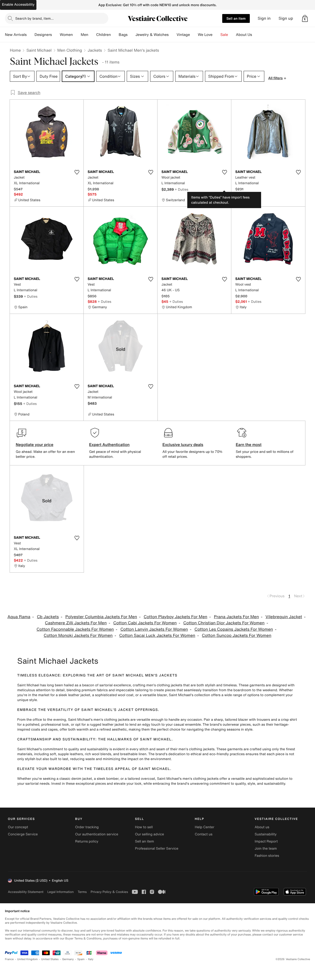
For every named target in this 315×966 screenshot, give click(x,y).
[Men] (92, 35)
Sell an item (236, 18)
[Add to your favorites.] (77, 172)
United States (50, 959)
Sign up (286, 18)
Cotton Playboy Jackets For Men (175, 617)
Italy (91, 959)
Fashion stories (267, 855)
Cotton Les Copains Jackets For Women (233, 629)
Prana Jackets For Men (236, 617)
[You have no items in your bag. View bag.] (304, 18)
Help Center (204, 827)
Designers (43, 34)
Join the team (266, 848)
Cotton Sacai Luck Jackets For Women (157, 635)
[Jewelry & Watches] (172, 35)
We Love (205, 34)
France (9, 959)
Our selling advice (149, 834)
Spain (81, 959)
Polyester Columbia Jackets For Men (101, 617)
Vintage (183, 34)
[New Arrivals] (30, 35)
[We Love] (217, 35)
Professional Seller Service (156, 848)
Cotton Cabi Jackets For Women (145, 623)
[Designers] (56, 35)
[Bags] (131, 35)
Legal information (60, 891)
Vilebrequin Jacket (284, 617)
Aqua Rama (18, 617)
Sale (224, 34)
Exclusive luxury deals (182, 444)
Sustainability (266, 834)
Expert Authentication (109, 444)
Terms (82, 891)
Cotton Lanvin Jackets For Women (154, 629)
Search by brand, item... (34, 18)
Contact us (204, 834)
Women (66, 34)
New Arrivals (16, 34)
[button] (304, 18)
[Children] (115, 35)
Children (103, 34)
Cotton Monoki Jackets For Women (78, 635)
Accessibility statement (25, 891)
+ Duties (181, 189)
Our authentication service (96, 834)
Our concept (18, 827)
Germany (68, 959)
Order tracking (87, 827)
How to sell (144, 827)
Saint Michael (38, 50)
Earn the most (249, 444)
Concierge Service (23, 834)
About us (262, 827)
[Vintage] (194, 35)
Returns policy (86, 841)
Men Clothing (69, 50)
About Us (244, 34)
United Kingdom (27, 959)
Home (15, 50)
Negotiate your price (34, 444)
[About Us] (256, 35)
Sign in (264, 18)
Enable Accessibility (18, 4)
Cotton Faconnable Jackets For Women (75, 629)
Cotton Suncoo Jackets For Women (236, 635)
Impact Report (266, 841)
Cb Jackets (48, 617)
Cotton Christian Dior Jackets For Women (224, 623)
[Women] (77, 35)
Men (84, 34)
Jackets (95, 50)
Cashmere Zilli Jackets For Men (76, 623)
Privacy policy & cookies (109, 891)
